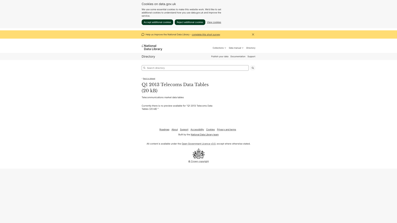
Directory (250, 48)
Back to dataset (149, 78)
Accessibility (197, 129)
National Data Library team (205, 134)
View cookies (214, 22)
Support (251, 56)
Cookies (210, 129)
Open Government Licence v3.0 (198, 143)
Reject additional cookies (190, 22)
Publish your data (219, 56)
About (175, 129)
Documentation (237, 56)
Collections (218, 48)
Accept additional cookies (157, 22)
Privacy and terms (226, 129)
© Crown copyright (198, 161)
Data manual (235, 48)
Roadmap (164, 129)
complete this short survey (206, 34)
